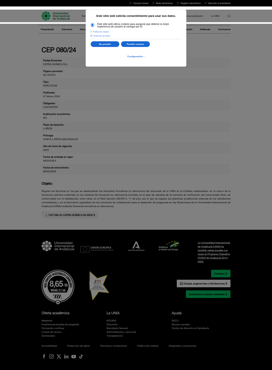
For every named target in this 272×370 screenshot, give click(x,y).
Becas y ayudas (181, 324)
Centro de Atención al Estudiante (190, 328)
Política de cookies (148, 345)
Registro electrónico (191, 3)
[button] (228, 16)
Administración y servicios (121, 331)
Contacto (219, 273)
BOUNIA (111, 320)
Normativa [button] (85, 29)
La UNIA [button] (215, 16)
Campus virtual (140, 3)
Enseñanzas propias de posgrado (60, 324)
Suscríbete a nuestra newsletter (207, 294)
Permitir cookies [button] (135, 44)
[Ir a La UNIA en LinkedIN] (66, 356)
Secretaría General (117, 328)
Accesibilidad (49, 345)
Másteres (47, 320)
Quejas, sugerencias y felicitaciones (204, 283)
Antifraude (205, 29)
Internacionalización (193, 16)
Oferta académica (55, 313)
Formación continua (53, 328)
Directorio (112, 324)
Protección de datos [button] (101, 36)
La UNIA (113, 313)
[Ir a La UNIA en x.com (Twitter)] (58, 356)
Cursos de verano (51, 331)
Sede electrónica (164, 3)
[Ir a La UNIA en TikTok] (81, 356)
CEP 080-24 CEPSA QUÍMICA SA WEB (71, 215)
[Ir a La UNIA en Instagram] (51, 356)
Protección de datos (78, 345)
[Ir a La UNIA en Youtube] (73, 356)
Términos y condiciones (113, 345)
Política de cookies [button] (101, 32)
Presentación (47, 29)
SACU (175, 320)
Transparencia (115, 335)
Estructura (67, 29)
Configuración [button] (136, 56)
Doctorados (48, 335)
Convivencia (224, 29)
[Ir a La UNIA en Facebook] (44, 356)
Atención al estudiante (219, 3)
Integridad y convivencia (182, 345)
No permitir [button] (105, 44)
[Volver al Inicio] (56, 16)
